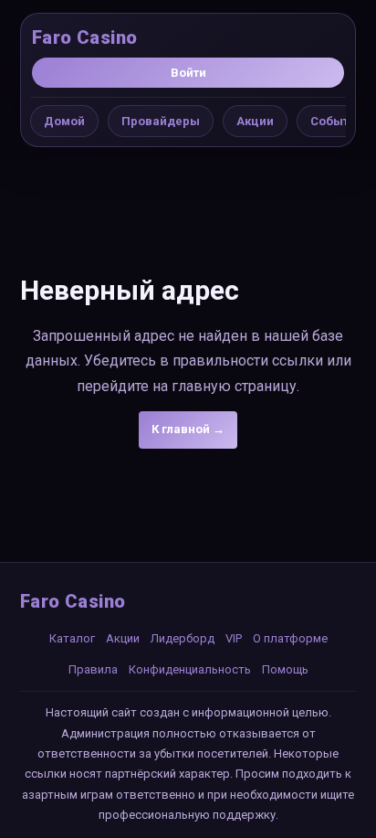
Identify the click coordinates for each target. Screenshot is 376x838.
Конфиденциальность (190, 669)
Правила (93, 669)
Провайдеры (160, 121)
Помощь (285, 669)
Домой (64, 121)
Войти (188, 73)
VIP (233, 638)
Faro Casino (84, 37)
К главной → (188, 429)
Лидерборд (182, 638)
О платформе (290, 638)
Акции (255, 121)
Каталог (72, 638)
